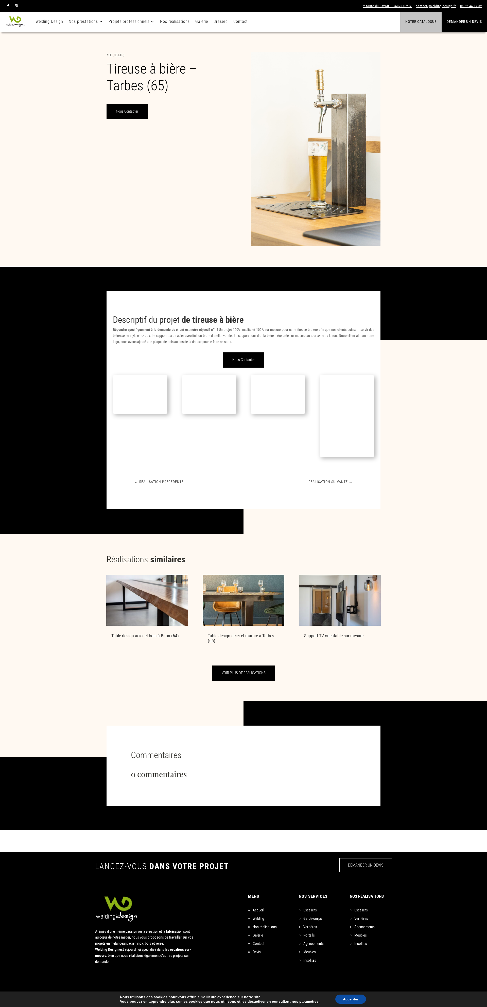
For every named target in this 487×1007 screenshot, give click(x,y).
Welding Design (49, 21)
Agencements (313, 943)
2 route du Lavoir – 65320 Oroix (387, 6)
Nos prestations (83, 21)
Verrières (310, 927)
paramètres (309, 1001)
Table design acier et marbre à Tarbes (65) (241, 638)
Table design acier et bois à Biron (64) (145, 635)
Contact (240, 21)
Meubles (116, 54)
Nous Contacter (127, 111)
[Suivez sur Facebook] (8, 6)
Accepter (350, 999)
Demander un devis (464, 22)
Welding (258, 918)
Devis (257, 952)
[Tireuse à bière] (140, 413)
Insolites (309, 960)
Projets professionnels (129, 21)
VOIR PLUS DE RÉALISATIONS (244, 673)
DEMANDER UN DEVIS (365, 865)
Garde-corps (312, 918)
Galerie (201, 21)
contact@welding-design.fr (436, 6)
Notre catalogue (421, 22)
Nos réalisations (175, 21)
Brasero (221, 21)
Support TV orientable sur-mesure (333, 635)
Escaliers (310, 910)
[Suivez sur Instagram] (16, 6)
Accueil (258, 910)
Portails (309, 935)
